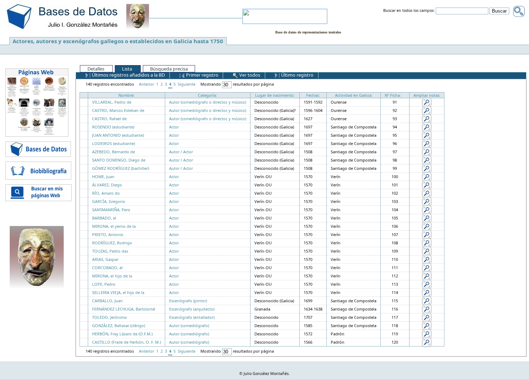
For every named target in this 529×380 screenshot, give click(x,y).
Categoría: (207, 95)
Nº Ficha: (393, 95)
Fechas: (313, 95)
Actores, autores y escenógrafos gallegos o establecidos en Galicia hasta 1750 (118, 41)
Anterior (146, 84)
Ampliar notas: (426, 95)
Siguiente (186, 84)
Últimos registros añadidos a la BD (128, 75)
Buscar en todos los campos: (409, 10)
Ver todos (249, 75)
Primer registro (201, 75)
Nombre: (126, 95)
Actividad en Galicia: (353, 95)
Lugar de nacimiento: (275, 95)
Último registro (296, 75)
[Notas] (427, 101)
